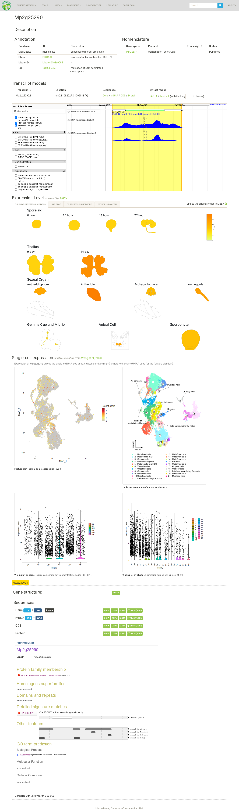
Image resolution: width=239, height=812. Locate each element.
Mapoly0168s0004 (53, 62)
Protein (132, 95)
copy (114, 610)
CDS (123, 95)
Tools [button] (45, 5)
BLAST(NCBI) (135, 610)
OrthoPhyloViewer (108, 204)
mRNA (114, 95)
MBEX (63, 198)
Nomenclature (93, 5)
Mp (131, 51)
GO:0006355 (49, 68)
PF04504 (47, 57)
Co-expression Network (79, 204)
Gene (105, 95)
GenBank (165, 96)
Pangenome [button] (73, 5)
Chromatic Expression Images (30, 204)
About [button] (231, 5)
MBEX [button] (57, 5)
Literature (112, 5)
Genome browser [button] (26, 5)
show (116, 593)
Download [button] (128, 5)
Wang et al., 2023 (91, 358)
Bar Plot (56, 204)
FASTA (153, 96)
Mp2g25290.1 (20, 582)
